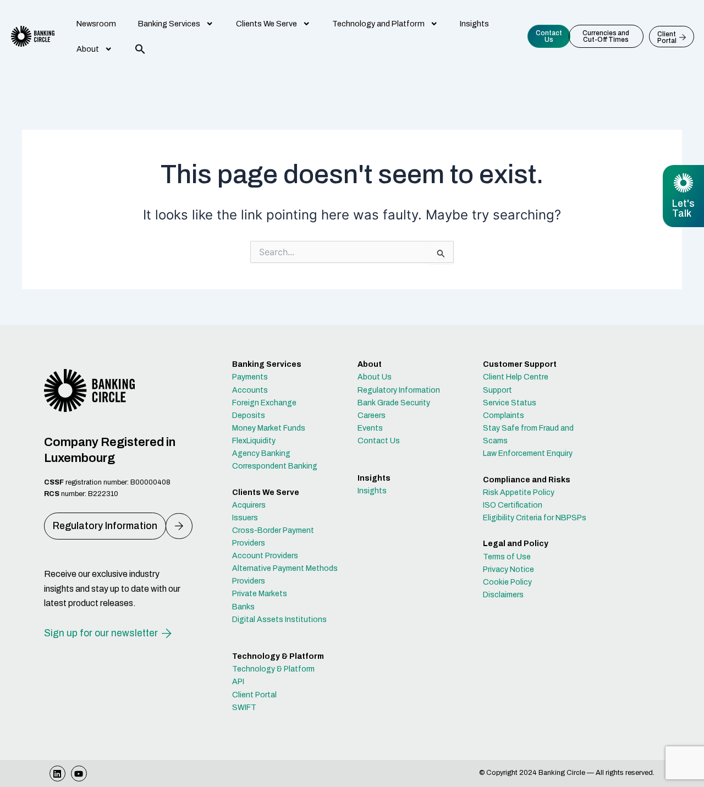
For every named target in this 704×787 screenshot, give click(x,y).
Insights (474, 23)
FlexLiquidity (254, 441)
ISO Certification (512, 505)
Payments (250, 377)
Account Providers (265, 556)
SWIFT (244, 707)
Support (497, 390)
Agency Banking (261, 453)
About (87, 49)
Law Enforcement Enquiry (528, 453)
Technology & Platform (273, 669)
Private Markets (259, 594)
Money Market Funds (268, 428)
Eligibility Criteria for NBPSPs (534, 518)
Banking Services (169, 23)
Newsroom (96, 23)
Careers (372, 415)
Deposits (248, 415)
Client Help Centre (515, 377)
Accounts (250, 390)
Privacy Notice (508, 569)
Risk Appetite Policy (518, 492)
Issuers (245, 518)
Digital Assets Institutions (279, 619)
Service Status (509, 403)
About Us (375, 377)
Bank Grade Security (394, 403)
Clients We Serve (266, 23)
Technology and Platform (378, 23)
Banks (243, 607)
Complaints (503, 415)
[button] (140, 49)
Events (370, 428)
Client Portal (254, 695)
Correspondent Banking (274, 466)
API (238, 682)
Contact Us (379, 441)
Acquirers (249, 505)
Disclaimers (503, 595)
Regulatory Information (399, 390)
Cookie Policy (507, 582)
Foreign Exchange (264, 403)
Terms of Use (507, 557)
